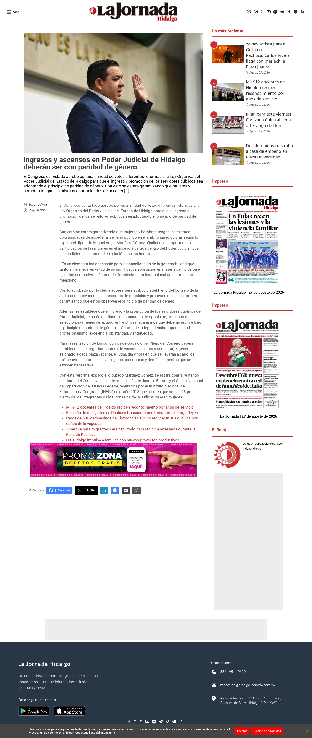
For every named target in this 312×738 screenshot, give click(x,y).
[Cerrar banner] (307, 731)
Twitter (89, 490)
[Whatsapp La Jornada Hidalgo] (296, 12)
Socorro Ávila (37, 204)
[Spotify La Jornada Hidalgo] (275, 12)
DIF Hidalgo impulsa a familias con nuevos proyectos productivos (122, 440)
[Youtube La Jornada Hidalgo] (268, 12)
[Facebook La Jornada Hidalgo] (249, 12)
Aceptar (242, 731)
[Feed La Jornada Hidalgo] (303, 12)
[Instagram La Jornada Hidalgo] (256, 12)
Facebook (62, 490)
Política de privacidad (267, 731)
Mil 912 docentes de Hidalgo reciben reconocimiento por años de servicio (130, 407)
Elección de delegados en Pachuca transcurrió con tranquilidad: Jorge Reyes (132, 412)
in (104, 490)
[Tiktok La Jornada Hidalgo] (289, 12)
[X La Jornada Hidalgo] (262, 12)
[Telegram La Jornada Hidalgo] (282, 12)
